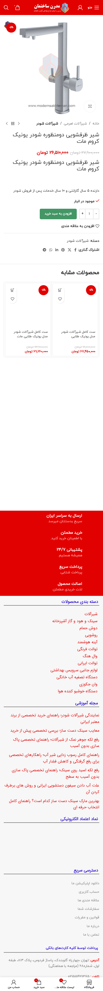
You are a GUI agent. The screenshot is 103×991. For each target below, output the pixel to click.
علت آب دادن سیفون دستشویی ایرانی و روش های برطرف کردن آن (51, 788)
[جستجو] (6, 8)
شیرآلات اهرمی (75, 123)
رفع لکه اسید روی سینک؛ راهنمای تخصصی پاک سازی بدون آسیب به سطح (55, 773)
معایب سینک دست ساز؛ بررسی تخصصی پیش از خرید (54, 730)
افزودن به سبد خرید (58, 213)
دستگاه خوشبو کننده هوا (78, 691)
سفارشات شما (88, 909)
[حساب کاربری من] (80, 8)
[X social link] (69, 250)
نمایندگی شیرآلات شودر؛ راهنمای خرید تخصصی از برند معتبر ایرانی (54, 718)
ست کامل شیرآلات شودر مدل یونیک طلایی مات (31, 334)
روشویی (91, 635)
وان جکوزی (88, 684)
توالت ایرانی (88, 663)
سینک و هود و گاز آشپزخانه (75, 621)
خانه (95, 123)
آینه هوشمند (87, 642)
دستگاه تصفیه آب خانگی (77, 677)
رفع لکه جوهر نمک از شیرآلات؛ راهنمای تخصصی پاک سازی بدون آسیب (56, 742)
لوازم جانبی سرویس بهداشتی (74, 670)
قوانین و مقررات (87, 917)
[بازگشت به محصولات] (13, 124)
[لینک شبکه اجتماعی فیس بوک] (75, 250)
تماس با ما (91, 934)
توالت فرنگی (87, 649)
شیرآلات (91, 614)
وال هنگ (90, 656)
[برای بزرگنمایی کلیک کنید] (90, 106)
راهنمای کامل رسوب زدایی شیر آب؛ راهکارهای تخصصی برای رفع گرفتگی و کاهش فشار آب (54, 757)
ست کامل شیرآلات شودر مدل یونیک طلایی (78, 334)
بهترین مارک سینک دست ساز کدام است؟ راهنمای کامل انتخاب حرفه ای (54, 804)
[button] (60, 290)
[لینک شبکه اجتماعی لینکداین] (57, 250)
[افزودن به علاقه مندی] (60, 299)
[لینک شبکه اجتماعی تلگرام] (44, 250)
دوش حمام (89, 628)
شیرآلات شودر (47, 123)
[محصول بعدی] (7, 124)
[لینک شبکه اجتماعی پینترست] (63, 250)
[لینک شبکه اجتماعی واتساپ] (51, 250)
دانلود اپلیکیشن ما (85, 883)
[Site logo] (51, 7)
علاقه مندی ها (88, 900)
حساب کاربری (89, 891)
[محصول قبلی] (19, 124)
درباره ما (93, 926)
